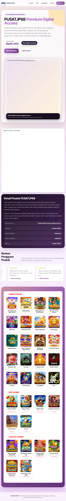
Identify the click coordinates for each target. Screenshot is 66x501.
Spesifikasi (44, 3)
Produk (31, 3)
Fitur (37, 3)
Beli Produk (60, 3)
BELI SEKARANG (11, 51)
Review (52, 3)
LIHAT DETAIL (26, 51)
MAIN (12, 304)
